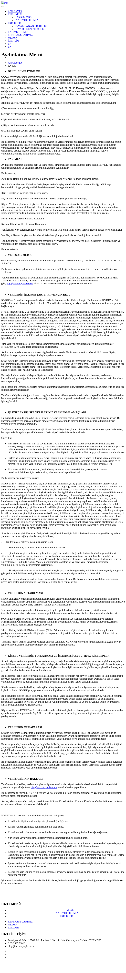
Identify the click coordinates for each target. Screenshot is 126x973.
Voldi (16, 968)
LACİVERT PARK (18, 32)
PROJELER (14, 23)
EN (9, 46)
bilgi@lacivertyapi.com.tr (20, 283)
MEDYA (12, 37)
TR (9, 43)
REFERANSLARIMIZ (20, 34)
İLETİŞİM (13, 40)
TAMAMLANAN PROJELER (31, 26)
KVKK (64, 963)
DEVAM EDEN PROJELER (29, 29)
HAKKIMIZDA (23, 17)
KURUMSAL (15, 14)
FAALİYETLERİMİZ (26, 20)
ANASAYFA (15, 11)
